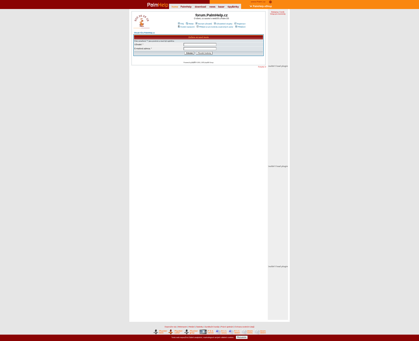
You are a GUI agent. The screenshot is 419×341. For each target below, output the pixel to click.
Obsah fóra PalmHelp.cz (144, 33)
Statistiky (199, 327)
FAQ (182, 24)
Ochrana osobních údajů (244, 327)
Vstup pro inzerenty (278, 14)
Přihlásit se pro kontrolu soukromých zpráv (216, 27)
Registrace (241, 24)
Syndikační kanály (212, 327)
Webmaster (182, 327)
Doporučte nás (170, 327)
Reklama (274, 12)
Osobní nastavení (187, 27)
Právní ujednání (227, 327)
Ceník (282, 12)
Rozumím (241, 337)
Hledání (192, 327)
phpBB (193, 62)
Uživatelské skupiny (224, 24)
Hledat (190, 24)
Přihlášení (242, 27)
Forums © (262, 67)
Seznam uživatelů (205, 24)
